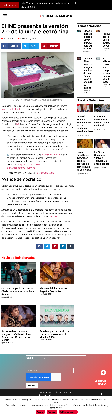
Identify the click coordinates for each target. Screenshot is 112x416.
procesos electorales (11, 109)
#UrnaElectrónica (50, 154)
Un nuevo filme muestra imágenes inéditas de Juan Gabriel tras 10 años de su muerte (16, 335)
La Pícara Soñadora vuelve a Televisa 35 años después (101, 158)
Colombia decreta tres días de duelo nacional (101, 121)
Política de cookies (68, 412)
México (53, 216)
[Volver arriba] (103, 372)
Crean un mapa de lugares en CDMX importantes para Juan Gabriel (17, 291)
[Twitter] (108, 393)
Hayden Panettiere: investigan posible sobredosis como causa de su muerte (84, 161)
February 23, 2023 (45, 172)
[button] (81, 5)
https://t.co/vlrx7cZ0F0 (29, 164)
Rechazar (52, 412)
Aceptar (40, 412)
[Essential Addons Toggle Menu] (5, 16)
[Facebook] (102, 393)
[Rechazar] (107, 406)
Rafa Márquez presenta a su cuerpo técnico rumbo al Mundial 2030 (55, 334)
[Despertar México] (56, 15)
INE (17, 124)
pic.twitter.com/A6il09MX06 (21, 167)
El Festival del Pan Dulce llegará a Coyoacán (53, 290)
